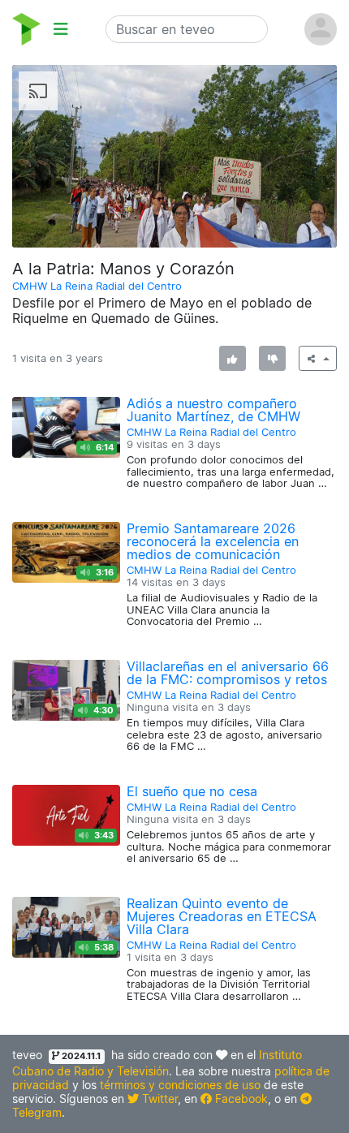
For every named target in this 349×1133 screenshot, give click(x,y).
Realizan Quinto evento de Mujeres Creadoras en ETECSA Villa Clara (222, 916)
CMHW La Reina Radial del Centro (97, 286)
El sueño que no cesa (192, 791)
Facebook (240, 1098)
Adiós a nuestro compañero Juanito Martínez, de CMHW (213, 409)
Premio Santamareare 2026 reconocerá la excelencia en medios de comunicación (213, 541)
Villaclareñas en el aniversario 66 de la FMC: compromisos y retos (228, 672)
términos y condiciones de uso (180, 1085)
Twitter (158, 1098)
